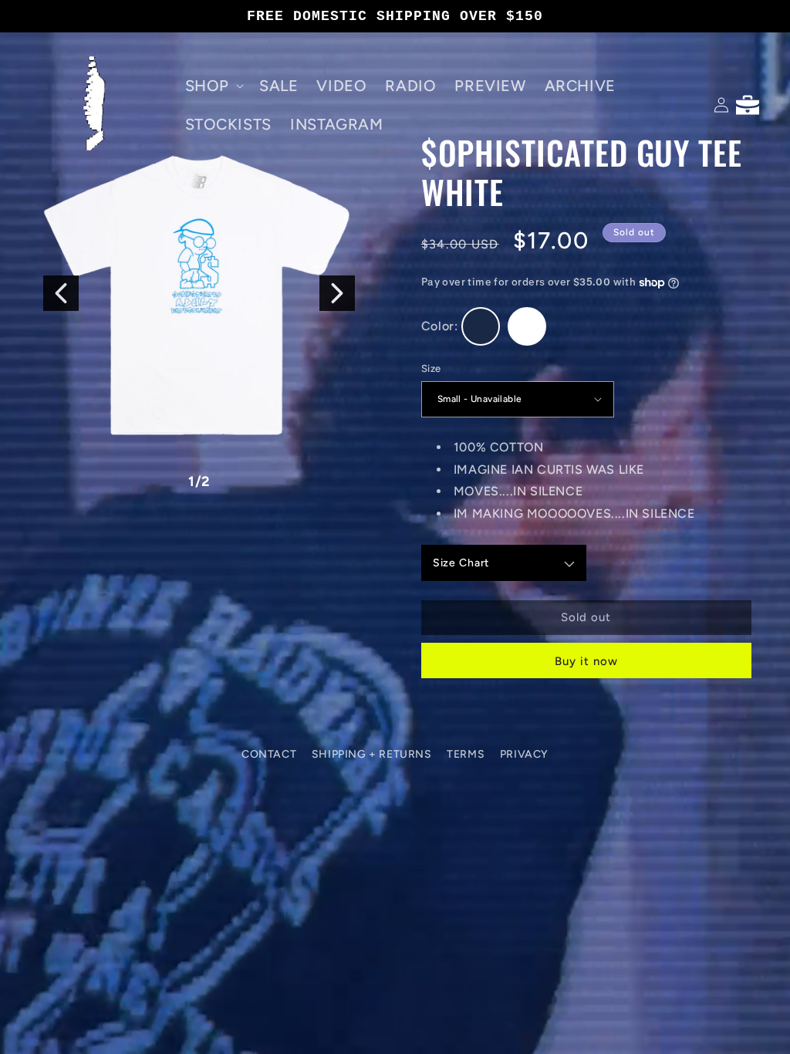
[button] (213, 85)
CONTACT (268, 754)
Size (431, 368)
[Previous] (61, 293)
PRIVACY (524, 754)
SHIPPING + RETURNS (372, 754)
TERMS (465, 754)
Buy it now (586, 661)
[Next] (337, 293)
